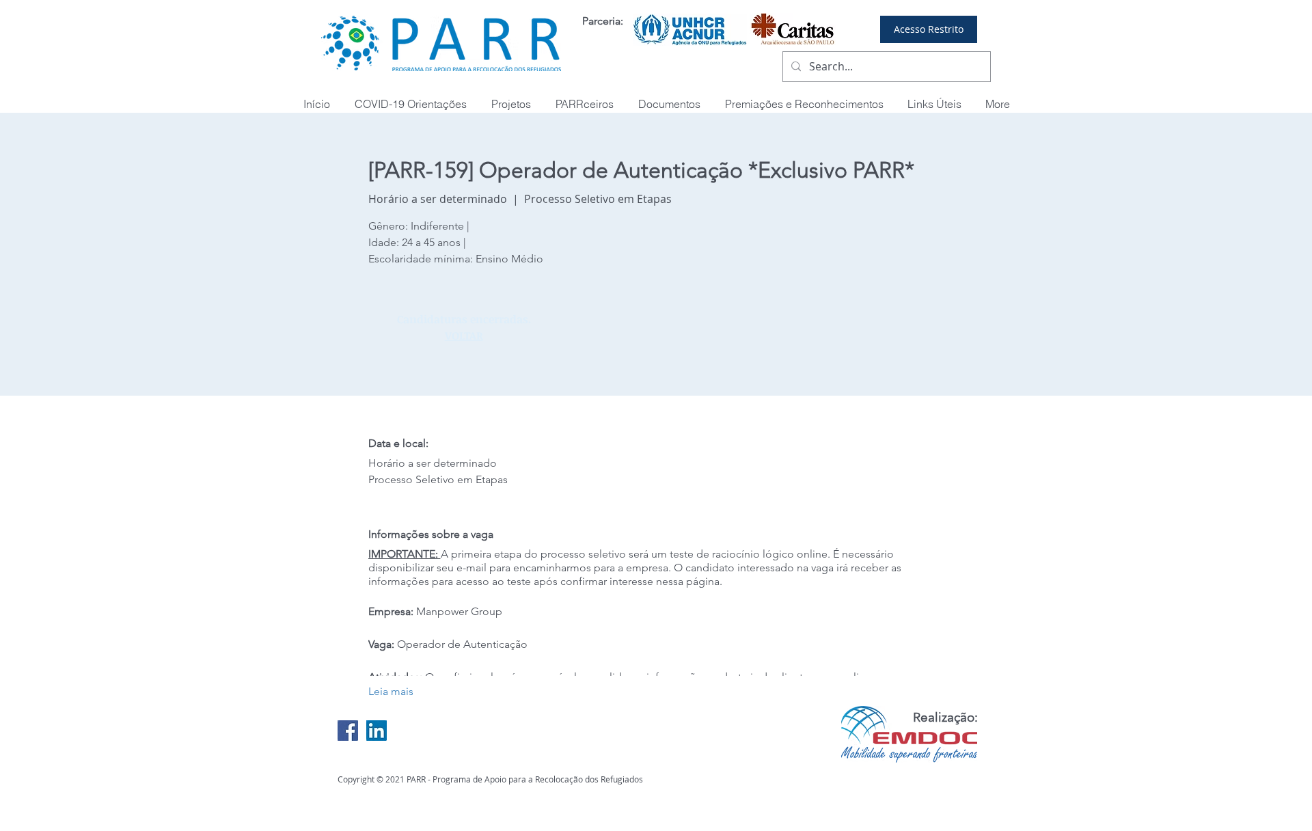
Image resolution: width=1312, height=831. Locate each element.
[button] (804, 104)
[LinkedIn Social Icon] (376, 730)
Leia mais (390, 691)
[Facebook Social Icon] (348, 730)
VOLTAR (464, 335)
